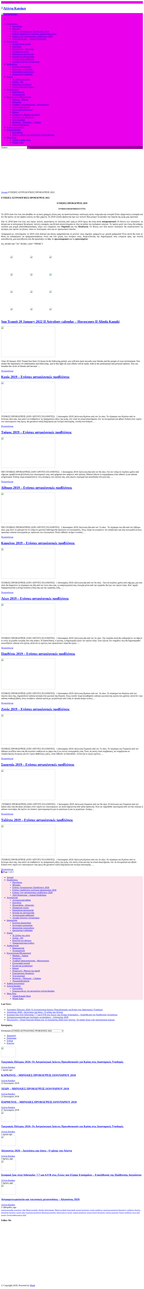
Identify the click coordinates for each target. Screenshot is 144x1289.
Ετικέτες (10, 1043)
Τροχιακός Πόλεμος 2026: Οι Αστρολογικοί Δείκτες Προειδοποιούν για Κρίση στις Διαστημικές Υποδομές (55, 1009)
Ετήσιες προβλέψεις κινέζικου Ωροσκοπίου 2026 (34, 890)
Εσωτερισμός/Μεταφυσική (19, 953)
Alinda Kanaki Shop (21, 996)
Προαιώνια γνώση (20, 907)
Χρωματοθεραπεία (20, 981)
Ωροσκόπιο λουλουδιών (23, 928)
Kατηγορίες (6, 1030)
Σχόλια (10, 1040)
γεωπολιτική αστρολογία (33, 1212)
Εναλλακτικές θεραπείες (23, 973)
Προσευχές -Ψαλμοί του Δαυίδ (26, 971)
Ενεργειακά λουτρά (21, 963)
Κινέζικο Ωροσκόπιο (21, 923)
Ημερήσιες (17, 882)
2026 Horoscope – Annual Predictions (29, 895)
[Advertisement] (72, 170)
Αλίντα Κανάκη (14, 986)
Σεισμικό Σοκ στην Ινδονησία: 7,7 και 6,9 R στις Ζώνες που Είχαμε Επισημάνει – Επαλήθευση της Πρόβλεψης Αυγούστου (62, 1014)
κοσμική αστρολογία (82, 1210)
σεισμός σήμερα (92, 1212)
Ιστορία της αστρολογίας (23, 913)
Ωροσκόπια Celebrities (22, 930)
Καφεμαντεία (18, 948)
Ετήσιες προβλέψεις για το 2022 (129, 1212)
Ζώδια (10, 933)
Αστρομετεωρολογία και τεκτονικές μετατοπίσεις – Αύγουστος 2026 (37, 1017)
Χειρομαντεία (18, 950)
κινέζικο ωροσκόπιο (112, 1212)
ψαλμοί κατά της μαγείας (64, 1212)
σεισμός (3, 1215)
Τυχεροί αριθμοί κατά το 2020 (16, 1215)
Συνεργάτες (17, 988)
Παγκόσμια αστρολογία (23, 910)
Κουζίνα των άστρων (21, 940)
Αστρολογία (12, 897)
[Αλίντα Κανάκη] (13, 8)
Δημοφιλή (11, 1035)
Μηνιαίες (16, 885)
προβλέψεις (130, 1210)
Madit (32, 1285)
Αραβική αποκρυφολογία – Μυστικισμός (30, 960)
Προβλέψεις (12, 880)
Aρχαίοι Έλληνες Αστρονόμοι (25, 918)
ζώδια (24, 1210)
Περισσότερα (7, 371)
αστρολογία (17, 1210)
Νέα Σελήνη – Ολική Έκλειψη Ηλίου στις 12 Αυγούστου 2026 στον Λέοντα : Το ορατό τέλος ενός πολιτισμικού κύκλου (61, 1020)
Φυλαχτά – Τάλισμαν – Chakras (26, 978)
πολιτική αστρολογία (79, 1212)
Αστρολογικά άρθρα (21, 900)
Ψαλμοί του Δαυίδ (60, 1210)
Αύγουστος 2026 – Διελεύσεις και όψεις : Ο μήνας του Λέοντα (35, 1012)
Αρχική (4, 192)
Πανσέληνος (122, 1210)
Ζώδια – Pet (17, 938)
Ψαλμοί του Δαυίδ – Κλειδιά (35, 1210)
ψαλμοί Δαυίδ (71, 1210)
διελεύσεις (12, 1212)
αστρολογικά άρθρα (7, 1210)
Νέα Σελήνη (101, 1212)
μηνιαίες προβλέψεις (96, 1210)
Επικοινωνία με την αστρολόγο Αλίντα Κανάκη (33, 991)
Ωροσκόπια (12, 920)
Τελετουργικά (18, 976)
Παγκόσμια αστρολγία (49, 1212)
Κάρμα (15, 968)
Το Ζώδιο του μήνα (21, 935)
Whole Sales (17, 998)
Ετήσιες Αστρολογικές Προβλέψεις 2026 (30, 887)
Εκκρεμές (16, 958)
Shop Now (11, 993)
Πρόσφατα (11, 1038)
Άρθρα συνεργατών (15, 983)
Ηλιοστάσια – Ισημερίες (23, 905)
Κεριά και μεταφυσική (22, 966)
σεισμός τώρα (20, 1212)
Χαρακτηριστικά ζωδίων (23, 943)
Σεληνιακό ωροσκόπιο (22, 925)
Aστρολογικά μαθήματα (23, 915)
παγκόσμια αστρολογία (110, 1210)
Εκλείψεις (16, 902)
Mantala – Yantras (20, 955)
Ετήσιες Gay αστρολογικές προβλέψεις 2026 (32, 892)
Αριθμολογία (13, 945)
